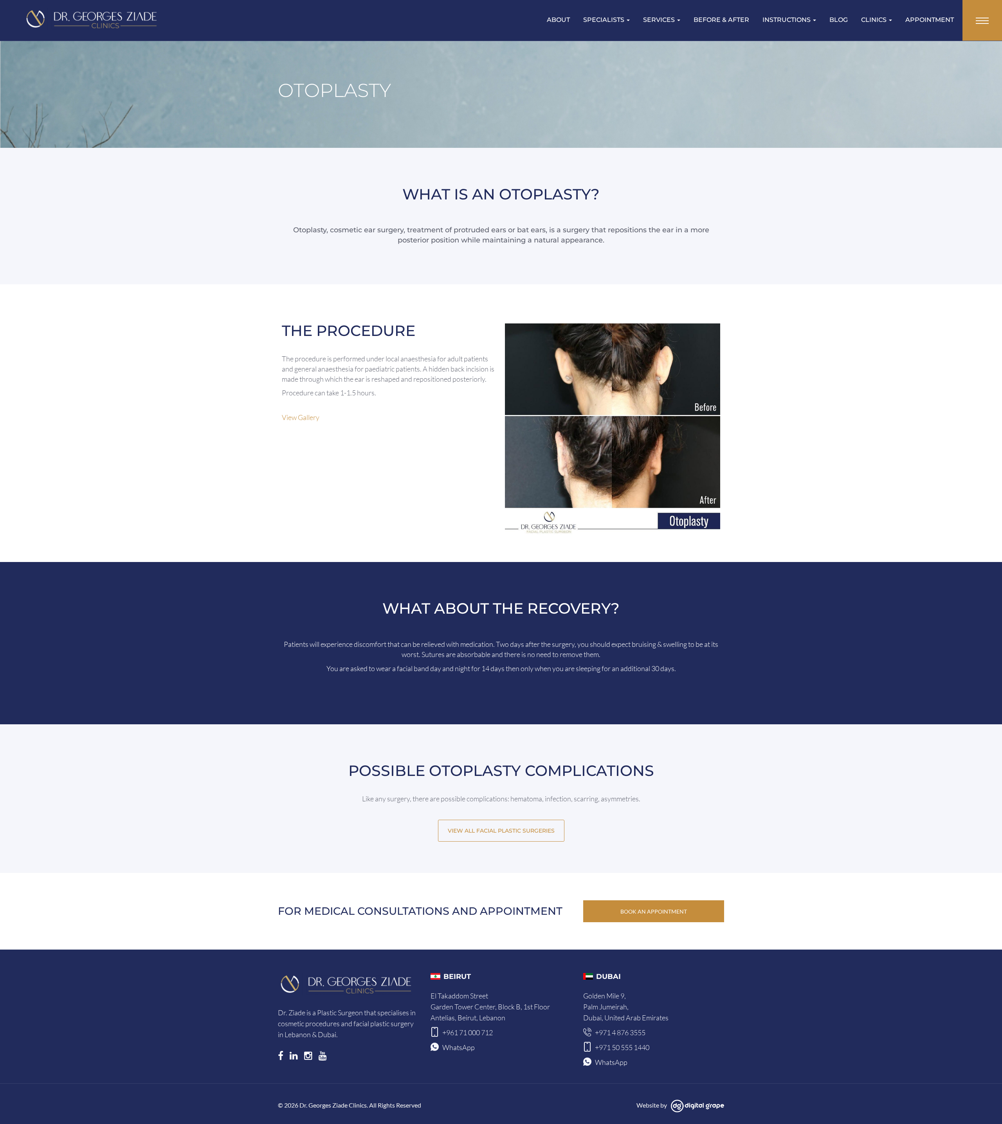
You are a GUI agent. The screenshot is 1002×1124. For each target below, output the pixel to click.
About (558, 19)
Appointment (929, 19)
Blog (838, 19)
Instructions (787, 19)
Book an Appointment (653, 911)
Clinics (874, 19)
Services (659, 19)
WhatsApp (458, 1047)
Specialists (604, 19)
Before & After (721, 19)
